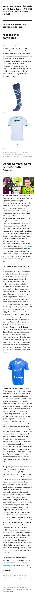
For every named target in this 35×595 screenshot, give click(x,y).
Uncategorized (23, 152)
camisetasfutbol (7, 156)
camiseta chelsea (9, 565)
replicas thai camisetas (11, 36)
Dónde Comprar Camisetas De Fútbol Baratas (17, 167)
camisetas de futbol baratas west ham (14, 154)
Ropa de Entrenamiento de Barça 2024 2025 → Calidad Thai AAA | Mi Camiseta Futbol (17, 10)
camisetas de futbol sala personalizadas (14, 577)
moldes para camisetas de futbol (22, 156)
